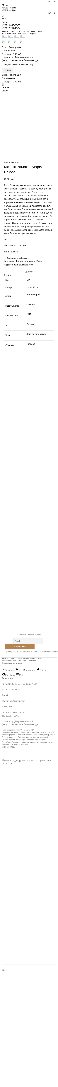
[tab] (29, 272)
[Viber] (21, 268)
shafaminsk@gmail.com (13, 701)
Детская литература (25, 261)
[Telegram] (18, 268)
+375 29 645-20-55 (9, 8)
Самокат (30, 304)
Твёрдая (30, 344)
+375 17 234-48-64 (9, 10)
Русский (30, 324)
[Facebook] (6, 268)
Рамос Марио (33, 295)
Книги (39, 261)
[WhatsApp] (12, 268)
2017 (28, 314)
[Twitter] (9, 268)
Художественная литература (18, 265)
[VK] (15, 268)
